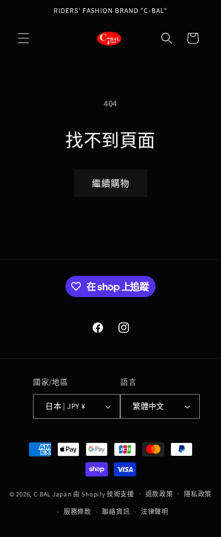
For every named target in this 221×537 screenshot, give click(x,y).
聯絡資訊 (116, 512)
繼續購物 (111, 183)
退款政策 (159, 494)
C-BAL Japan (53, 493)
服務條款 (77, 512)
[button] (24, 38)
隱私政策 (198, 494)
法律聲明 (155, 512)
